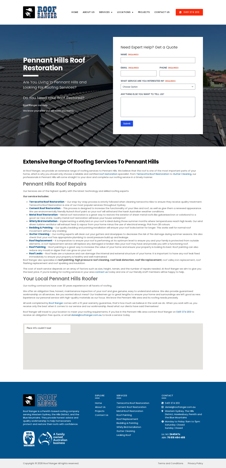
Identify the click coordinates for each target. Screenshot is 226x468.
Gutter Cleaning (182, 174)
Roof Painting (37, 247)
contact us (101, 272)
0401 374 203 (183, 311)
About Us (88, 12)
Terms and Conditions (170, 463)
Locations (124, 12)
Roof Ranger (56, 303)
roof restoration (108, 174)
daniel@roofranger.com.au (86, 315)
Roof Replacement (40, 240)
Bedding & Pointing (41, 227)
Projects (144, 12)
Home (74, 12)
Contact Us (162, 12)
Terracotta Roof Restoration (152, 174)
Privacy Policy (195, 463)
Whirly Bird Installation (43, 221)
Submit (126, 123)
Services (104, 12)
